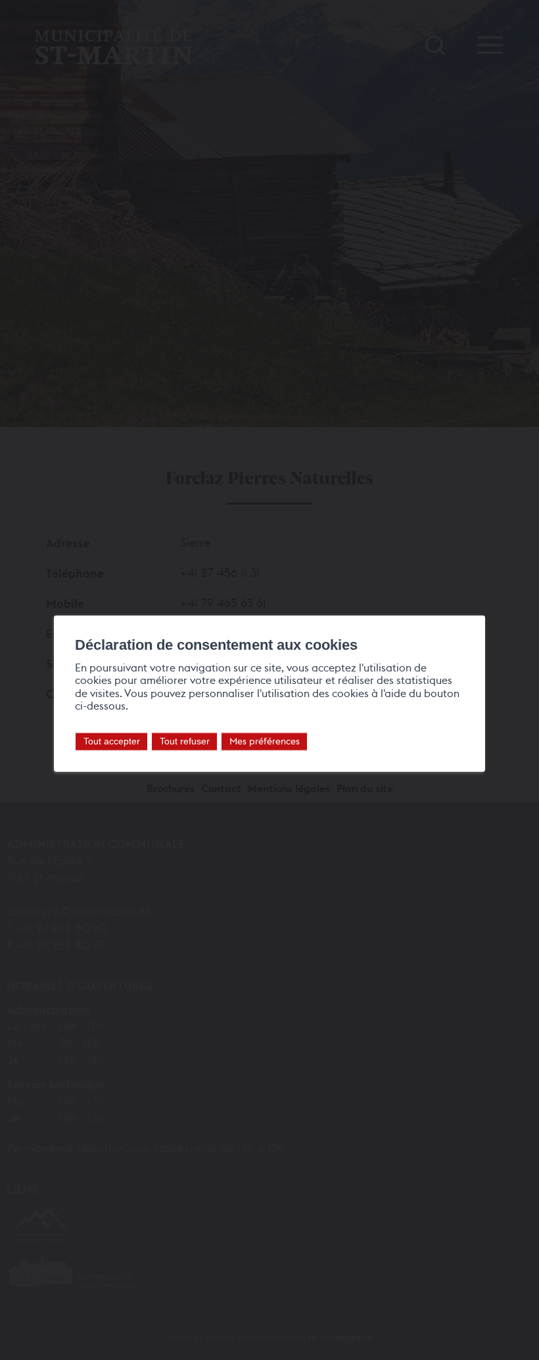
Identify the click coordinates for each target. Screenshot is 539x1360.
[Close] (473, 601)
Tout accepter (111, 741)
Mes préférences (264, 740)
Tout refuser (185, 741)
